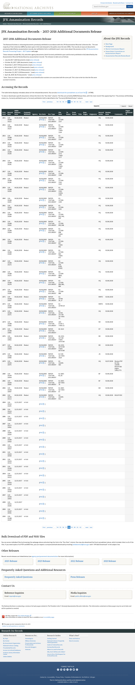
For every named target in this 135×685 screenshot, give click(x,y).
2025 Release (11, 561)
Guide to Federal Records (54, 645)
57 (66, 102)
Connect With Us (67, 667)
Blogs (74, 669)
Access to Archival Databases (12, 650)
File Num (60, 113)
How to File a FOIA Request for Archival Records (56, 655)
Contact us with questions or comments (13, 626)
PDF (41, 120)
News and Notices (74, 638)
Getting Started (52, 638)
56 (63, 102)
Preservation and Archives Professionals (33, 644)
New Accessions (74, 641)
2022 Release (77, 561)
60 (75, 102)
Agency (35, 114)
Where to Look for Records (55, 649)
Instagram (64, 669)
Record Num (10, 113)
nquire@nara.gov (15, 596)
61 (77, 102)
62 (80, 102)
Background (110, 46)
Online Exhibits (7, 656)
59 (72, 102)
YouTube (70, 669)
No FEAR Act (85, 677)
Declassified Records (53, 647)
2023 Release (44, 561)
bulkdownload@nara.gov (81, 544)
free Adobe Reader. (24, 616)
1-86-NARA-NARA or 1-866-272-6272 (67, 682)
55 (60, 102)
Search (130, 6)
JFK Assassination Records (31, 24)
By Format (6, 641)
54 (57, 102)
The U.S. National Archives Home (28, 5)
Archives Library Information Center (11, 653)
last (91, 102)
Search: (96, 106)
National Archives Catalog (10, 645)
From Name (74, 113)
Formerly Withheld (27, 113)
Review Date (108, 113)
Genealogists (29, 638)
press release (34, 60)
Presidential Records (9, 648)
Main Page (109, 44)
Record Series (101, 113)
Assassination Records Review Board (118, 56)
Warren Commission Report (115, 49)
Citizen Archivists (106, 3)
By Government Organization (11, 643)
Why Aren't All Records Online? (56, 652)
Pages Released (129, 111)
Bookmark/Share (119, 3)
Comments (119, 114)
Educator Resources (67, 14)
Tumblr (67, 669)
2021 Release (110, 561)
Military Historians (30, 641)
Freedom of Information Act (73, 677)
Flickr (77, 669)
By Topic (5, 638)
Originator (93, 114)
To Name (68, 113)
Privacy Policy (60, 677)
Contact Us (129, 3)
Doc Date (42, 114)
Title (80, 114)
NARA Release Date (17, 112)
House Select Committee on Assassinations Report (115, 52)
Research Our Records (13, 14)
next (86, 102)
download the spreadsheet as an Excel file (71, 93)
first (44, 102)
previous (50, 102)
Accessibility (51, 677)
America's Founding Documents (121, 14)
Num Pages (85, 113)
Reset (130, 106)
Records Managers (30, 647)
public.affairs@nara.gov (83, 596)
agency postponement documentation (45, 556)
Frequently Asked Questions (19, 577)
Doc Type (51, 114)
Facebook (58, 669)
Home (4, 24)
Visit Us (94, 14)
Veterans (28, 649)
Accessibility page (48, 617)
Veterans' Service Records (40, 14)
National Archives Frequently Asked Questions (55, 641)
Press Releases (78, 577)
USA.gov (92, 677)
